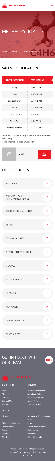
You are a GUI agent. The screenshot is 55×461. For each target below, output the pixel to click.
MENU (47, 5)
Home (4, 51)
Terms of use (15, 452)
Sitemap (42, 452)
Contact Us (7, 401)
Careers (5, 397)
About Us (6, 394)
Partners (5, 404)
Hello (49, 360)
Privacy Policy (30, 452)
